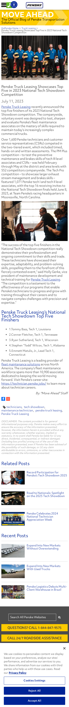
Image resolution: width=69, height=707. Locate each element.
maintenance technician (17, 410)
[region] (34, 675)
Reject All (34, 690)
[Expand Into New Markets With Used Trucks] (13, 572)
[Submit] (59, 617)
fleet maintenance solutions (20, 364)
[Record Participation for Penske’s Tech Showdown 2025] (13, 478)
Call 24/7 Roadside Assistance (34, 638)
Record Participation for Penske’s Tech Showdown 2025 (47, 474)
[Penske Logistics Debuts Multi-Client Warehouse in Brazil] (13, 593)
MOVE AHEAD (27, 14)
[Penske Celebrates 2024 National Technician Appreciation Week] (13, 519)
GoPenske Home (10, 28)
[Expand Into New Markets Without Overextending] (13, 551)
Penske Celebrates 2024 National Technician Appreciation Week (42, 516)
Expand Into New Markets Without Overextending (43, 547)
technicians (14, 407)
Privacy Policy (17, 672)
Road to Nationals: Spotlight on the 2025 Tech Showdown (46, 494)
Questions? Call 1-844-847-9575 (34, 627)
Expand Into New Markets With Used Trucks (43, 567)
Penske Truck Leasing (16, 107)
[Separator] (8, 399)
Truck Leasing (28, 28)
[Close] (64, 648)
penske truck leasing (48, 410)
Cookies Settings (34, 680)
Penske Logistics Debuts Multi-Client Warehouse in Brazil (47, 588)
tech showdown (34, 407)
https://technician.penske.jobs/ (23, 383)
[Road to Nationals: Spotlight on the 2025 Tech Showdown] (13, 498)
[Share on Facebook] (3, 399)
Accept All (34, 700)
